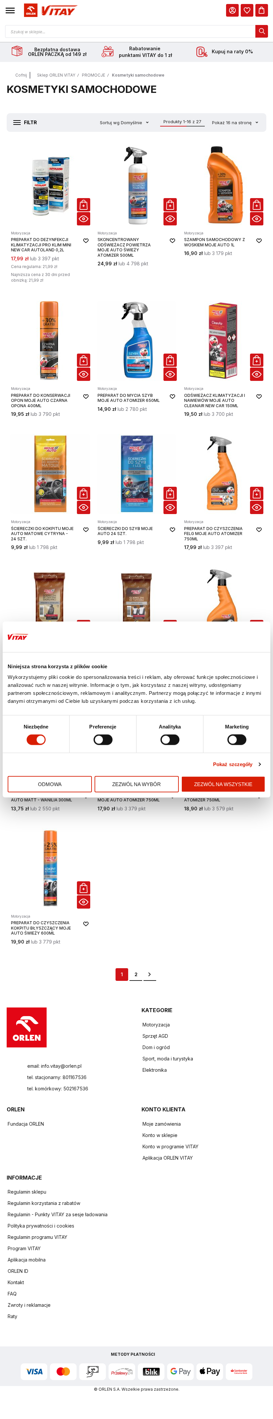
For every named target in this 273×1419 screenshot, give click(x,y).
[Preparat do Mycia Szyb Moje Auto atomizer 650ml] (136, 359)
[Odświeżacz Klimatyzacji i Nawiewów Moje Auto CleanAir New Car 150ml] (223, 359)
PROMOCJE (93, 75)
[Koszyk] (261, 10)
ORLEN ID (18, 1271)
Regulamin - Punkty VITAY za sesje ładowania (58, 1214)
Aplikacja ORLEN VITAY (167, 1158)
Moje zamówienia (161, 1124)
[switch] (103, 740)
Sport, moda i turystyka (167, 1058)
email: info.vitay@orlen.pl (54, 1066)
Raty (12, 1316)
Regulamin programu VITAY (37, 1237)
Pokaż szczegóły (233, 764)
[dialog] (247, 10)
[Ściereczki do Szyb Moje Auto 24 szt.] (136, 492)
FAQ (12, 1293)
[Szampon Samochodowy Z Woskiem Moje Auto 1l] (223, 214)
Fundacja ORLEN (26, 1124)
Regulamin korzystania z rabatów (44, 1203)
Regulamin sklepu (27, 1192)
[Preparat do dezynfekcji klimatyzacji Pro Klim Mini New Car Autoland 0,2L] (50, 214)
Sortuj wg (110, 122)
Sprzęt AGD (155, 1036)
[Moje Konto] (232, 10)
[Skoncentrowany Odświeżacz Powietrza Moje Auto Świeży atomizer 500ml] (136, 214)
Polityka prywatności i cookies (41, 1226)
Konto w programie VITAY (170, 1146)
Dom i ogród (156, 1047)
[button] (10, 10)
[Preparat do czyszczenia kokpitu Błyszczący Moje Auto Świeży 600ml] (50, 886)
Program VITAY (24, 1248)
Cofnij (21, 75)
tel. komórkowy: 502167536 (57, 1088)
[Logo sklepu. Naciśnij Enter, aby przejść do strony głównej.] (50, 10)
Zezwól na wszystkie (223, 784)
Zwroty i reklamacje (29, 1305)
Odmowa (50, 784)
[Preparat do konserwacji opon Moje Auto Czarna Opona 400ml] (50, 359)
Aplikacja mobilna (27, 1260)
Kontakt (16, 1282)
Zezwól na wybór (136, 784)
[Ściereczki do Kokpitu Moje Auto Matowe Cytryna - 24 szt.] (50, 492)
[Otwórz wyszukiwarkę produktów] (136, 31)
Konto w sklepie (159, 1135)
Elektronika (154, 1070)
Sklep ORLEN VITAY (56, 75)
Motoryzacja (156, 1024)
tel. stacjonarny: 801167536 (57, 1077)
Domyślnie (132, 122)
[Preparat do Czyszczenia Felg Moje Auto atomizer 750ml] (223, 492)
